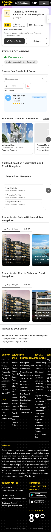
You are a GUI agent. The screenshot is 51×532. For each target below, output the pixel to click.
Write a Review (16, 41)
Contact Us (6, 393)
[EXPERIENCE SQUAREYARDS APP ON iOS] (37, 504)
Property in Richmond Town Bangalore (15, 339)
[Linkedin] (37, 516)
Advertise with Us (27, 391)
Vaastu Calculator (38, 376)
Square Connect (26, 372)
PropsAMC (16, 416)
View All (46, 119)
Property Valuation (38, 367)
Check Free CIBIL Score (39, 412)
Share (38, 41)
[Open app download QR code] (49, 19)
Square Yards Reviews (5, 387)
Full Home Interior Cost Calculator (39, 428)
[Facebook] (31, 516)
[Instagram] (31, 520)
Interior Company (15, 405)
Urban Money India (14, 389)
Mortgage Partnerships (25, 407)
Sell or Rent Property (22, 3)
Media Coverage (5, 367)
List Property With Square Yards (27, 367)
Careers (5, 363)
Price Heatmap (40, 363)
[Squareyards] (7, 3)
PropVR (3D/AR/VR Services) (24, 384)
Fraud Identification (7, 416)
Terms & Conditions (6, 405)
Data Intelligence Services (26, 401)
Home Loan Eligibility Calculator (39, 419)
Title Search (39, 372)
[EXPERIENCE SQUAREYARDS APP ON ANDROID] (38, 497)
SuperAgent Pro (26, 412)
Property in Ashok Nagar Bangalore (14, 342)
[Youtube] (42, 516)
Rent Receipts (40, 408)
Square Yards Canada (14, 365)
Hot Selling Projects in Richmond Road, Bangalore (22, 118)
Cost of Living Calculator (40, 382)
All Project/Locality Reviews (41, 395)
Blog (48, 360)
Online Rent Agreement (39, 403)
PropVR (15, 413)
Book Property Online (15, 422)
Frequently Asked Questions (6, 378)
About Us (5, 360)
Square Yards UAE (16, 372)
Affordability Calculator (39, 388)
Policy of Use (5, 411)
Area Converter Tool (40, 435)
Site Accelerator (26, 378)
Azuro (14, 410)
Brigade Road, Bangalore (18, 176)
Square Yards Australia (15, 380)
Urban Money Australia (15, 398)
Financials (6, 372)
